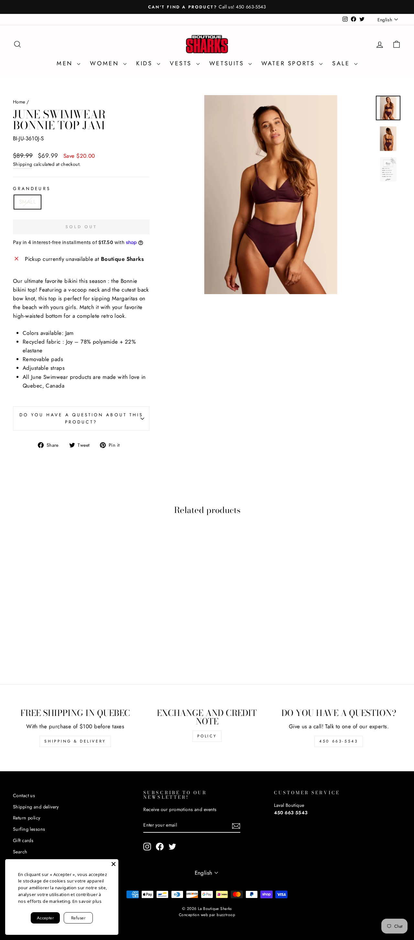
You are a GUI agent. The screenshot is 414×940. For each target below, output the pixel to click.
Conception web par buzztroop (207, 915)
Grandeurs (31, 188)
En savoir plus (87, 901)
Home (19, 102)
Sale (342, 63)
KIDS (145, 63)
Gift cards (23, 840)
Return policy (26, 818)
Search (20, 852)
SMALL (27, 202)
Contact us (24, 795)
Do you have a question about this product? (81, 418)
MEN (66, 63)
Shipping (22, 164)
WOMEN (106, 63)
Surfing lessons (29, 829)
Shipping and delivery (36, 807)
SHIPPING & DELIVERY (75, 741)
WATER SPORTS (289, 63)
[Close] (113, 864)
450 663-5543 (338, 741)
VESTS (182, 63)
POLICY (207, 736)
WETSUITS (228, 63)
